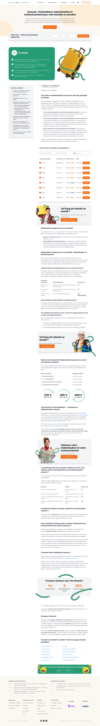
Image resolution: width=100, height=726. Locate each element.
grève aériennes (54, 424)
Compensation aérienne (14, 703)
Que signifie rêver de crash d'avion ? (66, 689)
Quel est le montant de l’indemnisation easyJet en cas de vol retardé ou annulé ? (21, 118)
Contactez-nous (41, 703)
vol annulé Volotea (45, 660)
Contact (73, 2)
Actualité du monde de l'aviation (17, 681)
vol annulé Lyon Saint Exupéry (69, 648)
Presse (38, 708)
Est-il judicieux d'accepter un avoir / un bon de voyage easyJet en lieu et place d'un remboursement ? (22, 113)
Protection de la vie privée (67, 720)
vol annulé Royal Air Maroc (47, 657)
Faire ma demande (46, 346)
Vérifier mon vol (50, 27)
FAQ (24, 713)
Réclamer (86, 163)
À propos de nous (41, 705)
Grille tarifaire (12, 708)
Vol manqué (26, 711)
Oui (61, 670)
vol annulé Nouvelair (46, 654)
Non (70, 670)
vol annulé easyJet (45, 648)
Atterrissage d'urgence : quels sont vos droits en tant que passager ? (74, 683)
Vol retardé (25, 708)
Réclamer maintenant (69, 220)
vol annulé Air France (46, 651)
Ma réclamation (86, 2)
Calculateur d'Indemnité (14, 705)
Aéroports (64, 646)
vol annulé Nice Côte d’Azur (68, 651)
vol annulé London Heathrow (69, 660)
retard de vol (53, 231)
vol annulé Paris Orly (67, 654)
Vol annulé (25, 705)
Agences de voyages (56, 708)
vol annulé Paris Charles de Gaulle (70, 657)
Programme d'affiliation (42, 713)
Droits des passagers (28, 703)
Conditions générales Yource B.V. (82, 720)
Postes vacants (41, 711)
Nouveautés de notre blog (58, 681)
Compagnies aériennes (46, 646)
